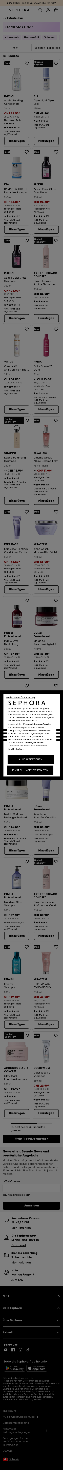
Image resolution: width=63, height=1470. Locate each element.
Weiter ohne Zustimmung (20, 697)
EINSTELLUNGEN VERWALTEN (30, 770)
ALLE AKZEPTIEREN (30, 759)
